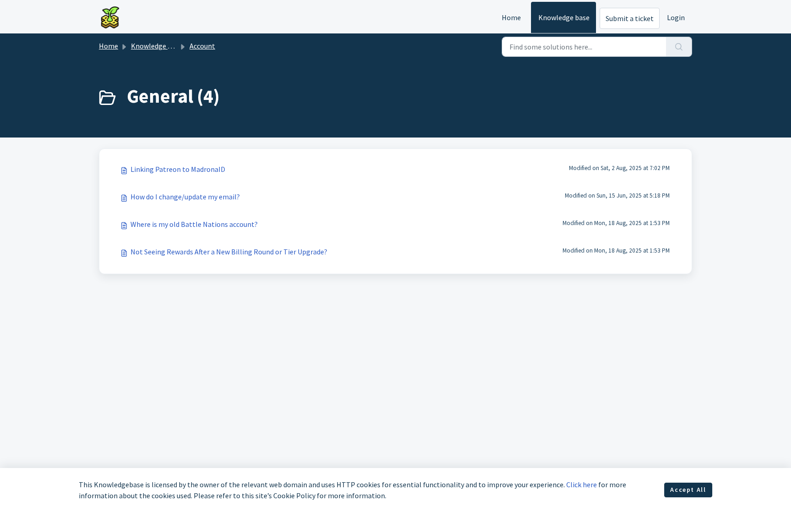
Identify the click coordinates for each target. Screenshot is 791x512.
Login (676, 17)
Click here (581, 484)
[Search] (679, 47)
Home (511, 17)
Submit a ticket (630, 18)
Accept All (688, 489)
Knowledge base (564, 17)
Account (202, 45)
